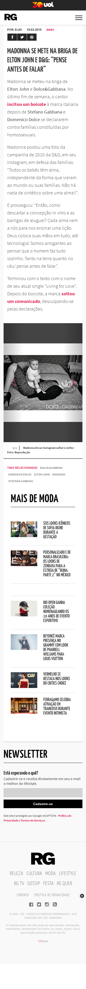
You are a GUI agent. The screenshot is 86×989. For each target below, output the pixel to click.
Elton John (42, 474)
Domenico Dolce (20, 474)
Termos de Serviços (33, 820)
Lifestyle (67, 873)
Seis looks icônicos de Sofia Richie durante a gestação (56, 530)
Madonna (58, 474)
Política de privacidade (52, 895)
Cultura (34, 873)
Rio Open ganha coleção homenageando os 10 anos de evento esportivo (56, 612)
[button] (72, 382)
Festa (48, 883)
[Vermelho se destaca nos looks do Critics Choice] (24, 686)
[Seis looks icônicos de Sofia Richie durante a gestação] (24, 535)
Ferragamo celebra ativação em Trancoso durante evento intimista (57, 707)
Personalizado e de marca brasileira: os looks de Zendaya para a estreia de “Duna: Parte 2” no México (57, 563)
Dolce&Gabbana (51, 468)
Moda (50, 29)
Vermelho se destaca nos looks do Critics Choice (56, 679)
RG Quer (64, 883)
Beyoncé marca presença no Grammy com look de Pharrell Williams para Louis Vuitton (55, 647)
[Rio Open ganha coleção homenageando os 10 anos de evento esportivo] (24, 615)
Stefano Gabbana (20, 481)
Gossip (33, 883)
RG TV (19, 883)
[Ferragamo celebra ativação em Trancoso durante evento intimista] (24, 712)
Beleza (16, 873)
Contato (23, 895)
